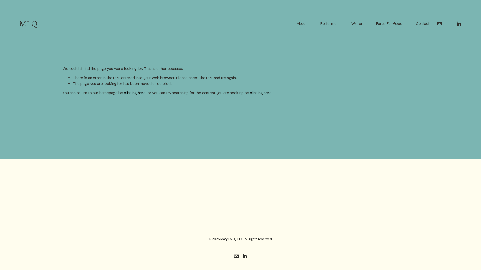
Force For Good (389, 23)
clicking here (135, 92)
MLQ (28, 23)
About (302, 23)
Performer (329, 23)
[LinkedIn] (459, 24)
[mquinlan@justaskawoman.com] (439, 24)
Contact (423, 23)
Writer (357, 23)
